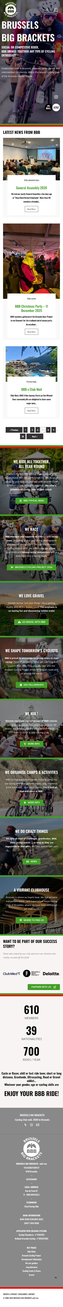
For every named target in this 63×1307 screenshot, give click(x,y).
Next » (34, 436)
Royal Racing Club (31, 1206)
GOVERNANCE (31, 1179)
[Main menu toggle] (56, 10)
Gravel (31, 1274)
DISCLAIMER (23, 1294)
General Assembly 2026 (31, 187)
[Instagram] (31, 1124)
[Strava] (25, 1124)
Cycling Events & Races (31, 1270)
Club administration (31, 180)
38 (23, 436)
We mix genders (31, 1263)
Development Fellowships (32, 1259)
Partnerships (31, 381)
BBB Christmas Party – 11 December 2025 (31, 308)
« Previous (14, 429)
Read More (31, 209)
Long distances (31, 1267)
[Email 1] (37, 1124)
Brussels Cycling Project (31, 1255)
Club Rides (31, 1251)
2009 (7, 1298)
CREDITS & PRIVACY (10, 1294)
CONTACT (31, 1294)
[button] (47, 9)
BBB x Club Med (31, 389)
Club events (31, 298)
